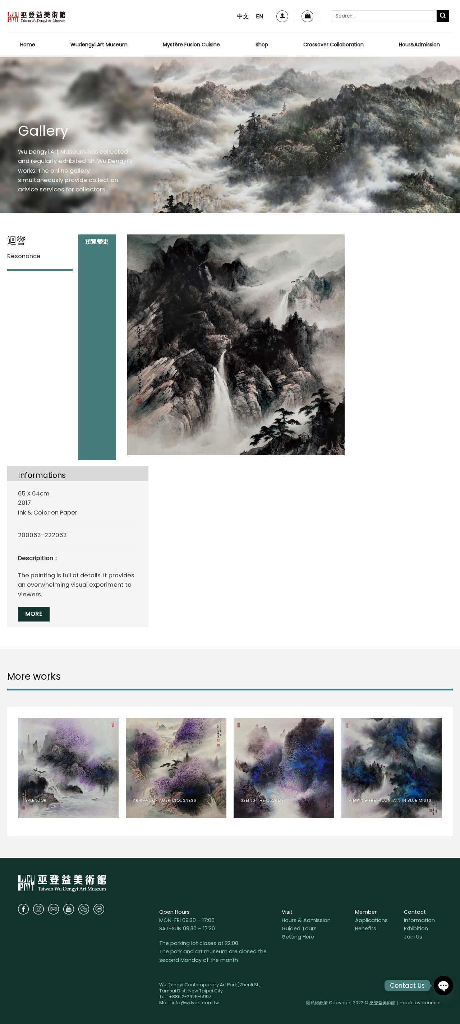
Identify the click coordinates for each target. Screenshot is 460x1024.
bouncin (431, 1003)
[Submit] (443, 16)
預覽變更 (100, 266)
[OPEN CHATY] (443, 985)
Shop (262, 44)
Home (27, 44)
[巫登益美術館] (36, 16)
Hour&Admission (419, 44)
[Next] (441, 771)
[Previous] (18, 771)
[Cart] (307, 16)
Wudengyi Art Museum (99, 44)
